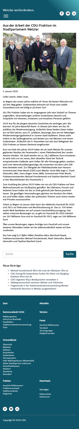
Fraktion (7, 381)
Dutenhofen (8, 353)
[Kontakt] (68, 13)
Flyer (5, 327)
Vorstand (44, 328)
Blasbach (7, 347)
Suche (70, 254)
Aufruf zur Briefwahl (12, 319)
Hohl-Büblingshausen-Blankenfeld (18, 361)
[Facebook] (62, 13)
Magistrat (7, 394)
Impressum (45, 397)
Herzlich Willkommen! (13, 386)
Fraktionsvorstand (11, 388)
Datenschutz (45, 394)
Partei (42, 321)
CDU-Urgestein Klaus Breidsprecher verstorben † (34, 280)
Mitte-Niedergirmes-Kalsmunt (17, 364)
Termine (43, 312)
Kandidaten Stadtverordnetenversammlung (17, 323)
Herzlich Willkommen (49, 325)
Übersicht (7, 345)
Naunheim (7, 372)
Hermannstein (9, 358)
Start (5, 303)
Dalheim (7, 350)
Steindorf (7, 374)
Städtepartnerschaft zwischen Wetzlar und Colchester (37, 283)
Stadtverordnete (10, 391)
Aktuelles (44, 303)
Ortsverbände (9, 340)
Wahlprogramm (10, 317)
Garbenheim (8, 355)
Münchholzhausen (11, 366)
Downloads (45, 381)
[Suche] (74, 13)
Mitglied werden (47, 333)
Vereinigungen (46, 331)
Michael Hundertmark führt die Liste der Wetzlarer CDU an (39, 271)
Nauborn (7, 369)
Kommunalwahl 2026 (13, 312)
